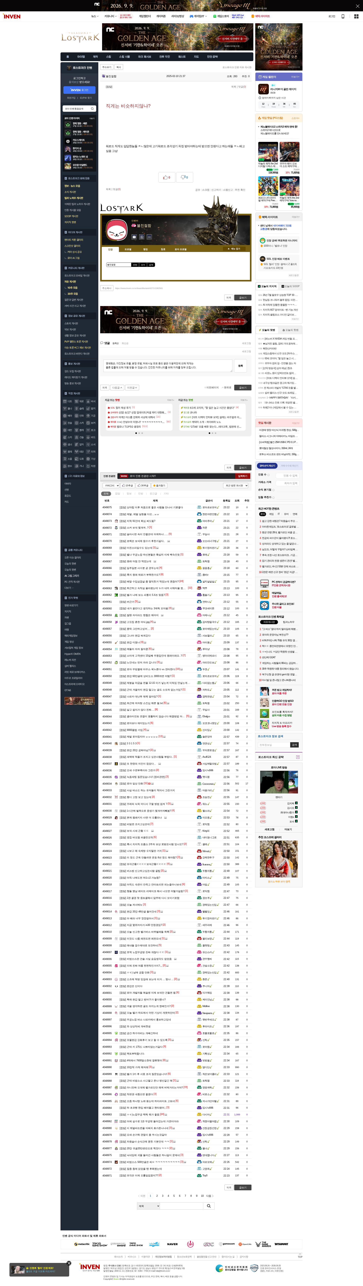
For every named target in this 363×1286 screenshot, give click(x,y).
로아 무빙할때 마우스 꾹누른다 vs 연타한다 (147, 669)
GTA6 (67, 690)
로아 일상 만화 (131, 783)
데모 (81, 451)
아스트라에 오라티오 (74, 684)
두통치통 (207, 871)
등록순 (115, 343)
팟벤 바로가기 (71, 605)
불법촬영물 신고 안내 (206, 1256)
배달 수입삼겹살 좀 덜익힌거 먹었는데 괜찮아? (149, 581)
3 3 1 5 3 (128, 743)
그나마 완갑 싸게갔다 (135, 635)
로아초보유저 (209, 507)
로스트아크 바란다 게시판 (76, 353)
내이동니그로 (209, 837)
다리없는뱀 (208, 682)
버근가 (127, 601)
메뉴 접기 (234, 249)
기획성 (205, 1053)
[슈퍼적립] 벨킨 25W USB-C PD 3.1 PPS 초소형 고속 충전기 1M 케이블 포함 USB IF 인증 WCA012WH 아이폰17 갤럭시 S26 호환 (279, 442)
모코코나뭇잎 (209, 723)
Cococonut (207, 783)
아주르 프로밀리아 (73, 678)
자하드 (205, 689)
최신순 (125, 343)
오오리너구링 (209, 541)
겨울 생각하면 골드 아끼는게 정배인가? (145, 1006)
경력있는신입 (209, 904)
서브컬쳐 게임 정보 (73, 647)
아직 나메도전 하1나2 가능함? (140, 877)
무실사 (205, 534)
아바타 (67, 483)
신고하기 (216, 189)
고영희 (205, 1168)
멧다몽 (205, 776)
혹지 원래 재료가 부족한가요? (140, 574)
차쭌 (204, 527)
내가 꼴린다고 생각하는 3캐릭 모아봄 (144, 608)
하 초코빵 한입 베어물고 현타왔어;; (143, 1107)
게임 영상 (69, 641)
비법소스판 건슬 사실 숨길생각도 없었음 (146, 958)
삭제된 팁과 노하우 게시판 (77, 204)
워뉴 (204, 804)
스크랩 (205, 189)
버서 (93, 401)
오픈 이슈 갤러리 (72, 557)
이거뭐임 (207, 992)
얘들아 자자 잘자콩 (134, 649)
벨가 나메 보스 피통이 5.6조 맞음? (142, 595)
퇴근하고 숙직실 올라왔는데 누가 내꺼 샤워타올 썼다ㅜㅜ (155, 588)
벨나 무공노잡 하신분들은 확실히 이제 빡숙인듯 (150, 554)
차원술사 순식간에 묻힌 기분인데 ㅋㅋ (144, 1141)
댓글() (242, 86)
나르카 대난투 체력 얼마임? (138, 696)
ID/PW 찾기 (86, 97)
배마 (70, 415)
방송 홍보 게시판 (72, 383)
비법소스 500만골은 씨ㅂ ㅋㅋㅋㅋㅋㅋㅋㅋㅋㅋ (150, 1162)
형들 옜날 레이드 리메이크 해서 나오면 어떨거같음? (152, 891)
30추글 (144, 485)
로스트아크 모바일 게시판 (76, 275)
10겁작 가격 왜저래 (134, 1067)
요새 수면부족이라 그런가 (137, 770)
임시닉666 (207, 770)
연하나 (205, 601)
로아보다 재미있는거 (135, 723)
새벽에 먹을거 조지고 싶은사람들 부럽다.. (146, 756)
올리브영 (207, 938)
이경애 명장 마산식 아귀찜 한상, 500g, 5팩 (279, 430)
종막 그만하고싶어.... (135, 628)
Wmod (205, 851)
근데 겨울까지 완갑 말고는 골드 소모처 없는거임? (151, 689)
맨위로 (227, 387)
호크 (93, 430)
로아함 (205, 1046)
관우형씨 (207, 958)
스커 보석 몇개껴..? (134, 527)
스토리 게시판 (71, 323)
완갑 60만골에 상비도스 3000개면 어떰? (145, 676)
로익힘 (205, 824)
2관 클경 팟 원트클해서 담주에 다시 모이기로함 (149, 898)
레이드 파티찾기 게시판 (75, 377)
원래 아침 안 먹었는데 (135, 561)
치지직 (67, 611)
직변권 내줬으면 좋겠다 (136, 1094)
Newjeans (207, 1013)
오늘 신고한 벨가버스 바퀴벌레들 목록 (144, 931)
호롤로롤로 (208, 1033)
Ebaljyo (206, 716)
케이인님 (207, 999)
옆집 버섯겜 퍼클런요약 (136, 837)
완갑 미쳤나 (130, 642)
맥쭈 (204, 588)
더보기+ (170, 400)
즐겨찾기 (160, 485)
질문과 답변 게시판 (73, 299)
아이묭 (205, 642)
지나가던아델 (209, 1101)
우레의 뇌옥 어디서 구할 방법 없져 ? (143, 804)
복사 (118, 67)
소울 (70, 458)
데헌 (70, 430)
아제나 (205, 615)
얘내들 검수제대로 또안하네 (139, 945)
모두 (143, 265)
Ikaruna (206, 864)
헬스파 (205, 810)
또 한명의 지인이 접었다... (138, 763)
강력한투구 (208, 857)
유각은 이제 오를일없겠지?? (139, 1175)
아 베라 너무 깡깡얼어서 (137, 918)
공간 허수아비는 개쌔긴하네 (139, 1033)
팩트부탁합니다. (132, 1053)
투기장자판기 (209, 547)
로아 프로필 (181, 249)
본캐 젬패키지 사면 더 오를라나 (141, 817)
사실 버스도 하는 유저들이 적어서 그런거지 (147, 790)
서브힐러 (207, 635)
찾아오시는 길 (228, 1256)
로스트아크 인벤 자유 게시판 (237, 67)
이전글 (131, 387)
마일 (204, 884)
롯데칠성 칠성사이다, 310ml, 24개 (276, 448)
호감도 (67, 495)
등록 (240, 365)
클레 (204, 844)
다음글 (116, 387)
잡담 (117, 493)
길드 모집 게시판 (72, 371)
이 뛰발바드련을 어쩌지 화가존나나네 (144, 1128)
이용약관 (145, 1256)
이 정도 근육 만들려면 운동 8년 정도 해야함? (148, 857)
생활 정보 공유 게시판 (75, 335)
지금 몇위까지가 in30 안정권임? (141, 925)
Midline (205, 1006)
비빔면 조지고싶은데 (135, 824)
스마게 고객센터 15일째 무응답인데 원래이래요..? (151, 655)
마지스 (205, 877)
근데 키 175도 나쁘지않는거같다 (141, 1046)
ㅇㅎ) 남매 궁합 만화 (135, 972)
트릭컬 (205, 561)
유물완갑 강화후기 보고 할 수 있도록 (144, 1040)
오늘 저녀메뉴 (131, 904)
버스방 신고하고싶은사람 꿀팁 (140, 871)
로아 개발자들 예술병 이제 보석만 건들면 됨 (148, 992)
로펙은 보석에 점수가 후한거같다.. (142, 541)
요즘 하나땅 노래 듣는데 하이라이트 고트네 (147, 1101)
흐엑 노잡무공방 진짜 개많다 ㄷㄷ (142, 952)
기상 (93, 458)
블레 (70, 451)
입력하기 (242, 476)
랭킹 (145, 249)
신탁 (204, 1040)
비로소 (205, 1094)
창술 (70, 422)
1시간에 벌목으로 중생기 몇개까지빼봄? (145, 810)
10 (202, 1195)
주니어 (205, 986)
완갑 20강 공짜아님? (135, 750)
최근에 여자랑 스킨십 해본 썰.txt (141, 703)
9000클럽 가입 (131, 730)
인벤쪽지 (134, 237)
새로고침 (246, 343)
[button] (136, 433)
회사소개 (118, 1256)
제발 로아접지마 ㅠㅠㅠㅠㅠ (139, 736)
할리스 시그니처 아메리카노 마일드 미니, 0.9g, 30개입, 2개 (279, 436)
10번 (135, 265)
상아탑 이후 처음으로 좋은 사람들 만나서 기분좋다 (151, 507)
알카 (81, 444)
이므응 (205, 817)
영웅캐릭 (207, 1087)
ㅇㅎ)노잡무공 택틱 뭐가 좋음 (139, 1114)
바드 (93, 437)
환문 (204, 979)
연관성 (205, 743)
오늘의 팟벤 (70, 569)
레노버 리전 (70, 659)
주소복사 (106, 288)
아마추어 (207, 521)
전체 (106, 493)
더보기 (149, 237)
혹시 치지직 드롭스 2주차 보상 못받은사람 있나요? (151, 844)
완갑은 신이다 (131, 986)
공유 (197, 189)
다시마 (205, 1114)
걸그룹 (67, 623)
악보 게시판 (70, 329)
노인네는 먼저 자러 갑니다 (138, 662)
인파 (81, 415)
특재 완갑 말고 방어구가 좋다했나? (143, 999)
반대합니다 (208, 1155)
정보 (129, 493)
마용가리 (207, 790)
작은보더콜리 (209, 1074)
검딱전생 (207, 696)
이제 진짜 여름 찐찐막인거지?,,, (141, 965)
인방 (140, 493)
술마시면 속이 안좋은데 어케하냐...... (144, 534)
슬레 (81, 408)
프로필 (128, 249)
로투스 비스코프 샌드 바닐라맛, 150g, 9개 (279, 454)
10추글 (129, 485)
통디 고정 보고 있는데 (135, 797)
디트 (70, 401)
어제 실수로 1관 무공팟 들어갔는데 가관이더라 (149, 1121)
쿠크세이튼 (208, 608)
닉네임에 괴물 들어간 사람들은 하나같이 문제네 (150, 1155)
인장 (110, 249)
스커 (81, 422)
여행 (66, 629)
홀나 (70, 408)
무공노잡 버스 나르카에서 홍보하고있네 (145, 1019)
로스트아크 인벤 (82, 68)
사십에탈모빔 (209, 763)
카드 (66, 501)
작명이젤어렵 (209, 1121)
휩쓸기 (205, 595)
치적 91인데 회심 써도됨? (137, 521)
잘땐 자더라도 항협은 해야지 (139, 615)
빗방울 (205, 1060)
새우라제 (207, 925)
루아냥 (205, 649)
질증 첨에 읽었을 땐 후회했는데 (141, 1168)
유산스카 (207, 952)
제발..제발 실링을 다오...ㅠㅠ (139, 514)
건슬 (81, 437)
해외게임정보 (70, 635)
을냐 (204, 1148)
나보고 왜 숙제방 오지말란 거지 (141, 850)
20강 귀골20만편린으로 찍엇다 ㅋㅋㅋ (144, 1148)
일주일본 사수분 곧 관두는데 (139, 568)
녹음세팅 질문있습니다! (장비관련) (142, 776)
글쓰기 (243, 467)
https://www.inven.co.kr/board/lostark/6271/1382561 (139, 288)
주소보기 (106, 67)
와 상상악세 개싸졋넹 (135, 1026)
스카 (70, 437)
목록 (233, 86)
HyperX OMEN (72, 653)
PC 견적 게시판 (72, 581)
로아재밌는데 (209, 628)
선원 (66, 489)
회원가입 (71, 97)
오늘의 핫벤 (70, 563)
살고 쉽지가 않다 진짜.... (137, 709)
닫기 (69, 1263)
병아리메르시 (209, 655)
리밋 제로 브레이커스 (74, 672)
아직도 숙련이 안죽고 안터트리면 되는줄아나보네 (151, 884)
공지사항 (244, 1256)
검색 (92, 109)
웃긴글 (153, 493)
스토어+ (295, 118)
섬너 (70, 444)
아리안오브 (208, 662)
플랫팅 (205, 945)
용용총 (205, 568)
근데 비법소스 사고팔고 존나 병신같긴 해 (146, 1080)
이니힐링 (142, 237)
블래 (81, 430)
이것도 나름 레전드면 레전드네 (140, 938)
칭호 (163, 249)
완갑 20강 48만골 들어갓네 (138, 911)
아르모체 (207, 1162)
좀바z (205, 574)
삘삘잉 (205, 911)
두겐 (204, 669)
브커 (93, 422)
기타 (166, 493)
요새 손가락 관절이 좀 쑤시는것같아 (143, 1134)
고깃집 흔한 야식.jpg (135, 622)
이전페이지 (212, 387)
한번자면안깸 (209, 514)
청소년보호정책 (184, 1256)
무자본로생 (208, 750)
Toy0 (204, 1175)
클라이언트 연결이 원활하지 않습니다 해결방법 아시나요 (155, 716)
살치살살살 (208, 581)
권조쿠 (205, 898)
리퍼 (93, 451)
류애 (204, 554)
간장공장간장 (209, 1128)
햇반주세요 (208, 1019)
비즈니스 (132, 1256)
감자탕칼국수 (209, 622)
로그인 (332, 16)
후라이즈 (207, 1026)
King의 (205, 830)
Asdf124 (206, 756)
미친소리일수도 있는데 (136, 547)
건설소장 (207, 965)
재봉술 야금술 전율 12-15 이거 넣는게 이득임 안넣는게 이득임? (158, 682)
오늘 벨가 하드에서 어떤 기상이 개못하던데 (147, 1012)
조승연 (205, 797)
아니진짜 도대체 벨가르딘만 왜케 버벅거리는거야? (151, 1087)
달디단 (205, 1067)
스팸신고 (228, 189)
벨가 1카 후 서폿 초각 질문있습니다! (143, 1074)
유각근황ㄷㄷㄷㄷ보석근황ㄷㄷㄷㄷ (143, 864)
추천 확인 (240, 189)
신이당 (205, 730)
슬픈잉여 (207, 736)
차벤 (66, 617)
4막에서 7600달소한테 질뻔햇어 (141, 1060)
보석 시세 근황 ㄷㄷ (134, 830)
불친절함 (110, 76)
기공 (93, 415)
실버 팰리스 (70, 665)
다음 (208, 1195)
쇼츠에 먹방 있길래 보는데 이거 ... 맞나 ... (147, 979)
